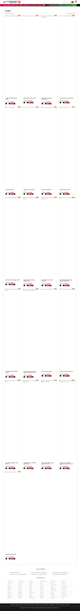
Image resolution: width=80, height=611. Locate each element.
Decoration (67, 604)
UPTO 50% (41, 5)
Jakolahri (20, 592)
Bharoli (31, 590)
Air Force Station (65, 596)
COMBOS (21, 5)
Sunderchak (54, 590)
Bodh (53, 583)
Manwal (42, 584)
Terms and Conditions (44, 604)
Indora (31, 594)
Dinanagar (10, 594)
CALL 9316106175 (54, 5)
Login (29, 604)
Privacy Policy (61, 604)
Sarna (31, 588)
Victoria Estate (54, 584)
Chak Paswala (32, 597)
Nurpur (64, 583)
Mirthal (31, 596)
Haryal (31, 583)
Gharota (10, 592)
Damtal (42, 594)
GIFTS (17, 5)
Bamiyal (10, 597)
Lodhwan (53, 597)
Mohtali (53, 594)
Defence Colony (21, 581)
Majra (20, 597)
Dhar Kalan (53, 581)
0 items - (76, 1)
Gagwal (42, 597)
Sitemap (57, 604)
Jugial (31, 586)
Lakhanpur (21, 588)
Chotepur (42, 590)
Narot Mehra (32, 592)
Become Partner (52, 604)
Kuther (20, 584)
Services (20, 604)
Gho (63, 597)
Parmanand (64, 592)
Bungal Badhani (43, 581)
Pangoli (10, 584)
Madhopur (10, 588)
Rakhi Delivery (34, 5)
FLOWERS (13, 5)
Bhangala (53, 596)
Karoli (31, 584)
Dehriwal (64, 588)
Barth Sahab (54, 588)
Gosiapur (64, 584)
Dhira (9, 590)
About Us (13, 604)
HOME (5, 5)
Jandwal (10, 583)
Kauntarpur (10, 596)
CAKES (8, 5)
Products (17, 604)
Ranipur (20, 586)
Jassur (42, 583)
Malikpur (42, 588)
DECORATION (27, 5)
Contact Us (25, 604)
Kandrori (20, 596)
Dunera (64, 581)
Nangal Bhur (65, 594)
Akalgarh (20, 590)
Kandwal (20, 583)
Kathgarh (42, 596)
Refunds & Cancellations (34, 604)
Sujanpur (42, 586)
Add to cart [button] (13, 103)
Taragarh (64, 590)
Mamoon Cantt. (11, 581)
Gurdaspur (21, 594)
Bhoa (42, 592)
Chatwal (31, 581)
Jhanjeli (10, 586)
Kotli (52, 592)
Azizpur (53, 586)
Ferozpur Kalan (65, 586)
